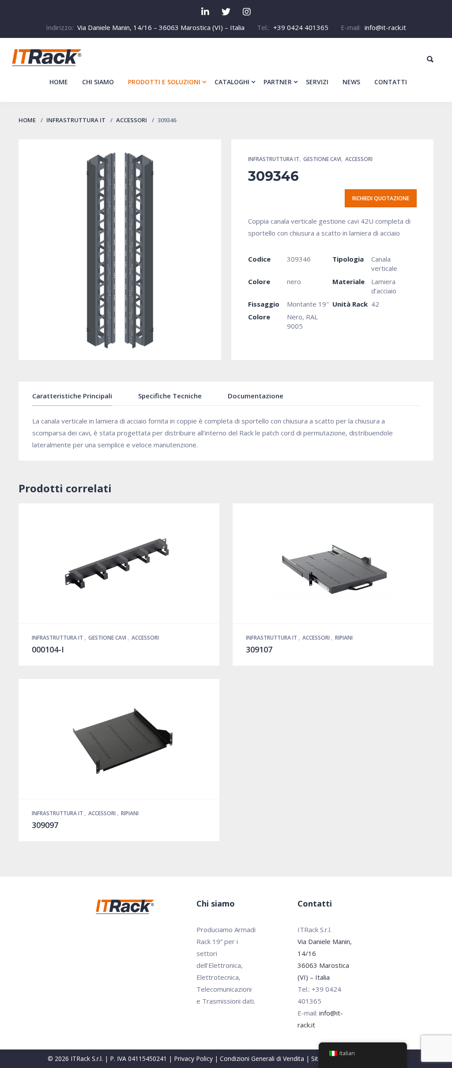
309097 (45, 825)
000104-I (48, 649)
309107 (259, 649)
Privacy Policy (193, 1058)
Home (27, 120)
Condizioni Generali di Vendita (262, 1058)
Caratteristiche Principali (72, 395)
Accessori (131, 120)
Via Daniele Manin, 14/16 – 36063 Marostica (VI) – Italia (161, 27)
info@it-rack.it (385, 27)
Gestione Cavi (322, 159)
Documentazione (255, 395)
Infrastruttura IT (75, 120)
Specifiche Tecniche (170, 395)
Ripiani (344, 637)
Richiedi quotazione (380, 198)
